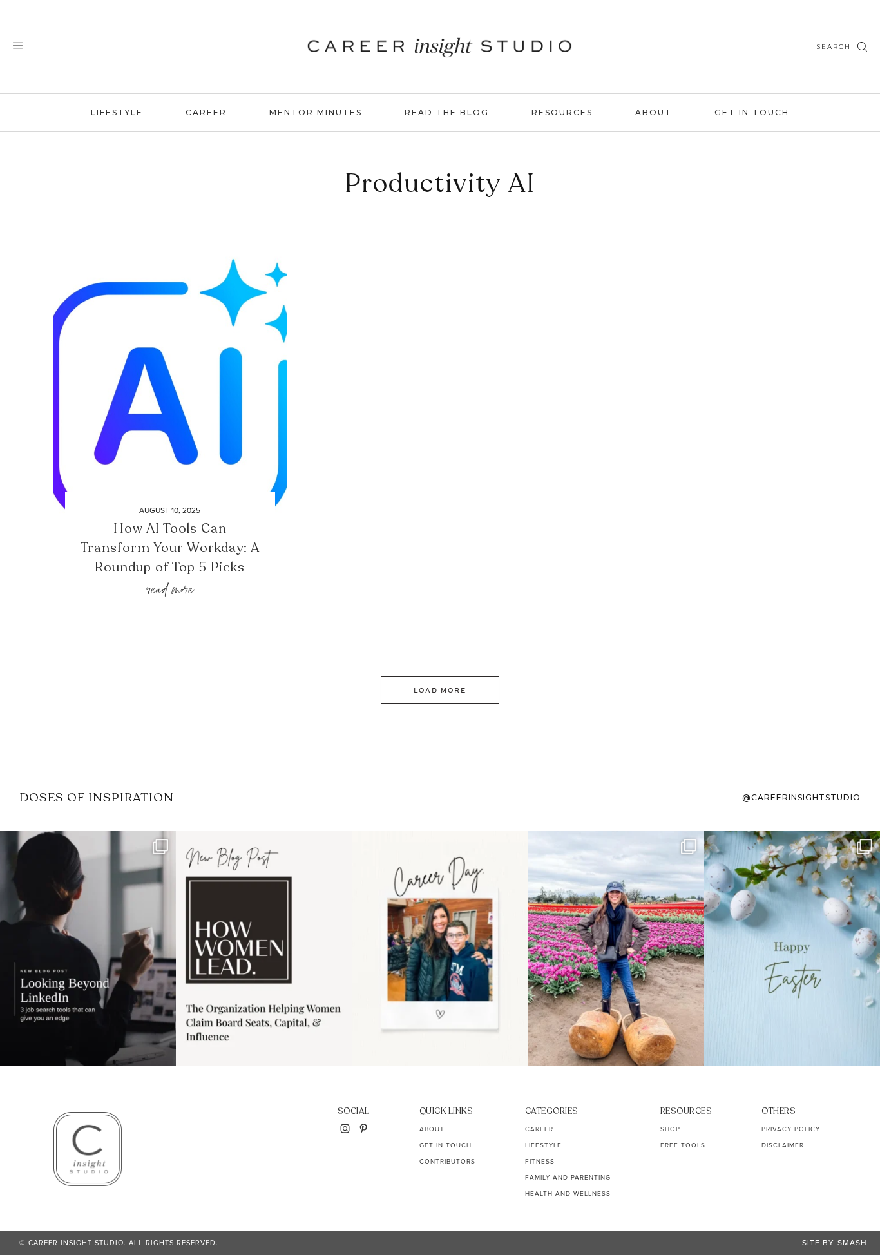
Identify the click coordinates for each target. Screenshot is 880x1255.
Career (206, 112)
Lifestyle (117, 112)
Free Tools (682, 1145)
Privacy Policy (790, 1129)
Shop (670, 1129)
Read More (169, 590)
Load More (440, 690)
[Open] (88, 948)
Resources (562, 112)
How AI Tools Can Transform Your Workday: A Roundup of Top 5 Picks (170, 548)
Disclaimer (782, 1145)
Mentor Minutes (315, 112)
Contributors (447, 1161)
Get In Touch (751, 112)
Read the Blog (447, 112)
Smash (852, 1243)
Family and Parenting (568, 1177)
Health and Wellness (568, 1193)
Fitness (540, 1161)
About (653, 112)
